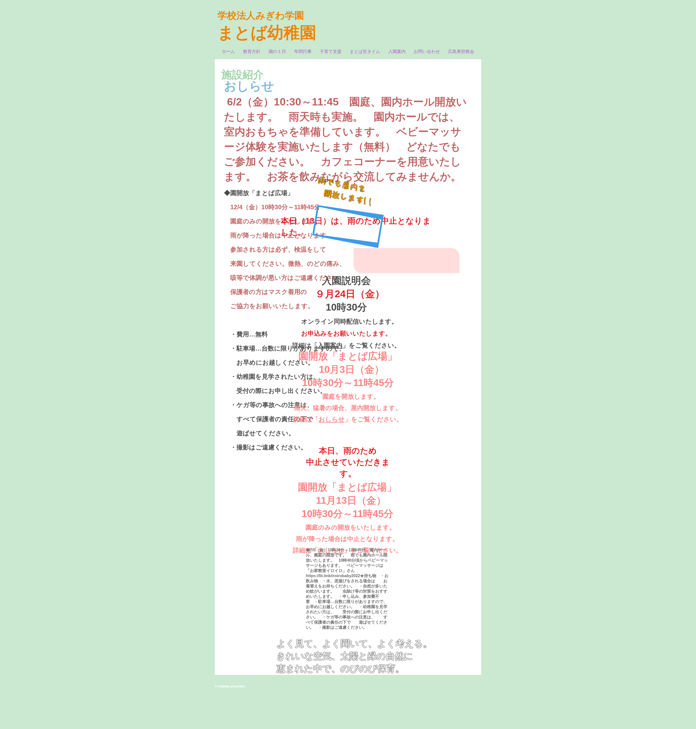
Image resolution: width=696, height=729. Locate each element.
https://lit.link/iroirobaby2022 (333, 575)
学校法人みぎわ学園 (260, 15)
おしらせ (332, 419)
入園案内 (330, 345)
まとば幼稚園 (266, 33)
